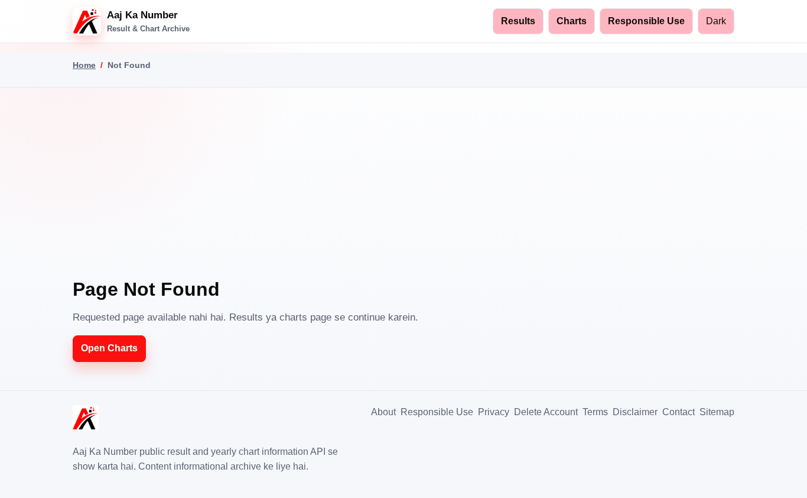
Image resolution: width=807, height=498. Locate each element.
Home (84, 65)
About (383, 412)
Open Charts (109, 348)
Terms (595, 412)
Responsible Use (646, 21)
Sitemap (716, 412)
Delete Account (546, 412)
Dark (716, 21)
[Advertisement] (403, 190)
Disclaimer (635, 412)
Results (518, 21)
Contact (678, 412)
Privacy (493, 412)
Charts (572, 21)
